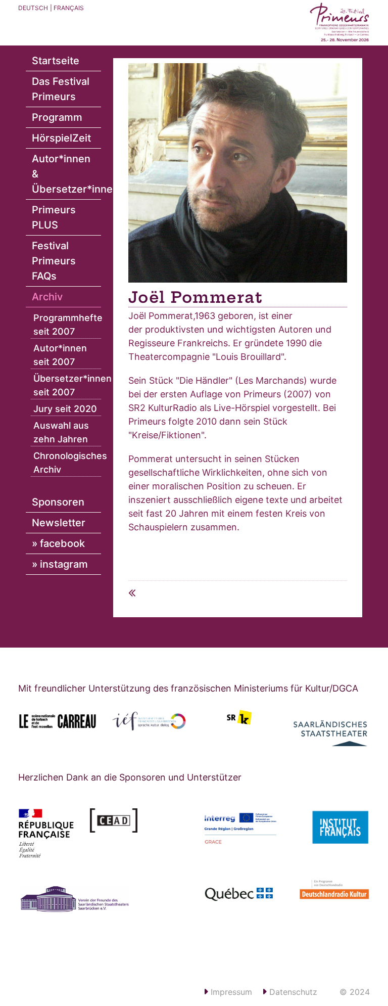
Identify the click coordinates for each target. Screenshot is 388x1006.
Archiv (47, 297)
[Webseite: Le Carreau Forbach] (57, 721)
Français (69, 8)
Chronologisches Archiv (67, 462)
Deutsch (33, 8)
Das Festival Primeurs (60, 89)
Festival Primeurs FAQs (54, 261)
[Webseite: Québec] (240, 895)
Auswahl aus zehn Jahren (61, 432)
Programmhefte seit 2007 (67, 324)
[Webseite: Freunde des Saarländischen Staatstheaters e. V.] (82, 909)
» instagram (60, 564)
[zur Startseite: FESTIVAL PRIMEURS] (339, 23)
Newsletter (58, 523)
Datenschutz (292, 992)
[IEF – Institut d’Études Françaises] (148, 721)
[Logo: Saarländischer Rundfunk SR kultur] (239, 717)
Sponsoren (58, 502)
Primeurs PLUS (54, 217)
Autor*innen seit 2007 (60, 355)
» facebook (58, 543)
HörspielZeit (61, 138)
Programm (57, 117)
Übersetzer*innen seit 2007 (67, 385)
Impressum (230, 992)
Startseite (55, 61)
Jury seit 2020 (65, 408)
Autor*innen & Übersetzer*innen (66, 174)
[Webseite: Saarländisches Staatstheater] (330, 729)
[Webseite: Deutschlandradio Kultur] (329, 892)
